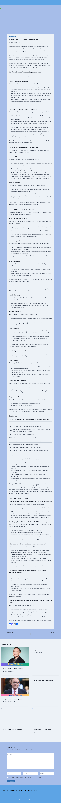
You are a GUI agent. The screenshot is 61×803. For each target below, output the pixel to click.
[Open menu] (58, 2)
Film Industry (12, 36)
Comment (10, 754)
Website (42, 773)
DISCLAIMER (22, 790)
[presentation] (15, 656)
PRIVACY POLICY (33, 790)
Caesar (11, 42)
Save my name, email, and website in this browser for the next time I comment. (25, 777)
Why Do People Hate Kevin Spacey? (12, 699)
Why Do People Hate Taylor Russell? (12, 729)
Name (9, 773)
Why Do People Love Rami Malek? (43, 729)
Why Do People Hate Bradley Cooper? (43, 650)
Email (26, 773)
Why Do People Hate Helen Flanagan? (43, 680)
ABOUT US (5, 790)
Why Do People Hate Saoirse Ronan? (16, 634)
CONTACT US (13, 790)
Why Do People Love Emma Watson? (45, 634)
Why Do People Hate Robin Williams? (13, 668)
